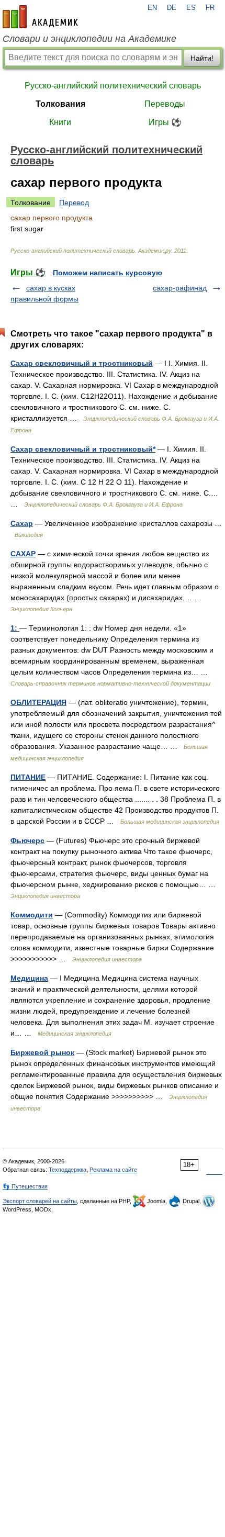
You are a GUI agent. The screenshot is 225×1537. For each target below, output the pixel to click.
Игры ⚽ (165, 122)
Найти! (201, 58)
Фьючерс (27, 840)
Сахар (21, 523)
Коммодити (31, 915)
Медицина (29, 978)
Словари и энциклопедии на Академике (89, 38)
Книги (60, 122)
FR (210, 8)
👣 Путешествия (25, 1186)
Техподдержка (67, 1169)
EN (152, 8)
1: (14, 628)
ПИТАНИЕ (28, 777)
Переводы (164, 103)
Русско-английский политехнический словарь (113, 85)
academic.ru (40, 16)
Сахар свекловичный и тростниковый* (82, 449)
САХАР (23, 553)
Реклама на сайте (113, 1169)
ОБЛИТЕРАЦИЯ (38, 702)
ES (191, 8)
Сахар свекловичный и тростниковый (81, 363)
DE (171, 8)
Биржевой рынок (42, 1052)
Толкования (60, 103)
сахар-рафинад (180, 288)
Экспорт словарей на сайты (40, 1201)
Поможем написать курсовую (107, 272)
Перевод (74, 202)
